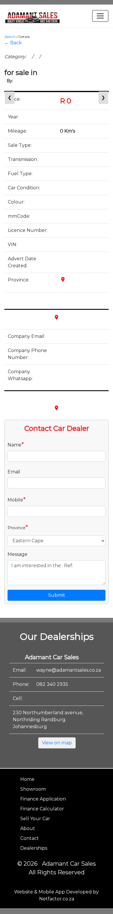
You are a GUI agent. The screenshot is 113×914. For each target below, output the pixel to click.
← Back (13, 42)
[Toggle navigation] (100, 16)
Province (18, 527)
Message (18, 554)
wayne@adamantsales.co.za (68, 670)
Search (10, 36)
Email (14, 472)
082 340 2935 (52, 684)
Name (16, 444)
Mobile (17, 499)
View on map (57, 743)
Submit (56, 595)
